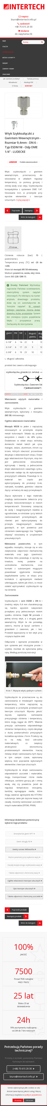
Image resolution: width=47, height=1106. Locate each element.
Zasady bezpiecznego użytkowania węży (24, 865)
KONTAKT (28, 86)
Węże (4, 41)
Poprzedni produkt (19, 910)
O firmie (15, 86)
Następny (28, 210)
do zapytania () (23, 32)
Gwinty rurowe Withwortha (23, 849)
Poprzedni (16, 210)
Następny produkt (14, 916)
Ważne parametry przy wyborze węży (23, 857)
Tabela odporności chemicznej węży (23, 873)
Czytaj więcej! (22, 200)
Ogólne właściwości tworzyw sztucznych (24, 880)
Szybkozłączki (8, 52)
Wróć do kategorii (28, 217)
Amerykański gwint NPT (23, 833)
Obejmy (5, 63)
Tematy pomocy (33, 79)
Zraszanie (6, 74)
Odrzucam (29, 1100)
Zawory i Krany (8, 69)
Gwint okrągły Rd (23, 841)
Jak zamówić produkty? (11, 79)
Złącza (5, 46)
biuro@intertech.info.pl (23, 18)
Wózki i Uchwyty (8, 58)
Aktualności (13, 82)
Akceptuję (17, 1100)
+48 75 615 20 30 (23, 25)
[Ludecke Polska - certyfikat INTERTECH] (23, 394)
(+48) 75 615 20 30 (22, 1068)
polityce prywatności (33, 1095)
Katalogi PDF (28, 82)
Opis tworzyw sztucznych (23, 888)
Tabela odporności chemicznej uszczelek (24, 896)
